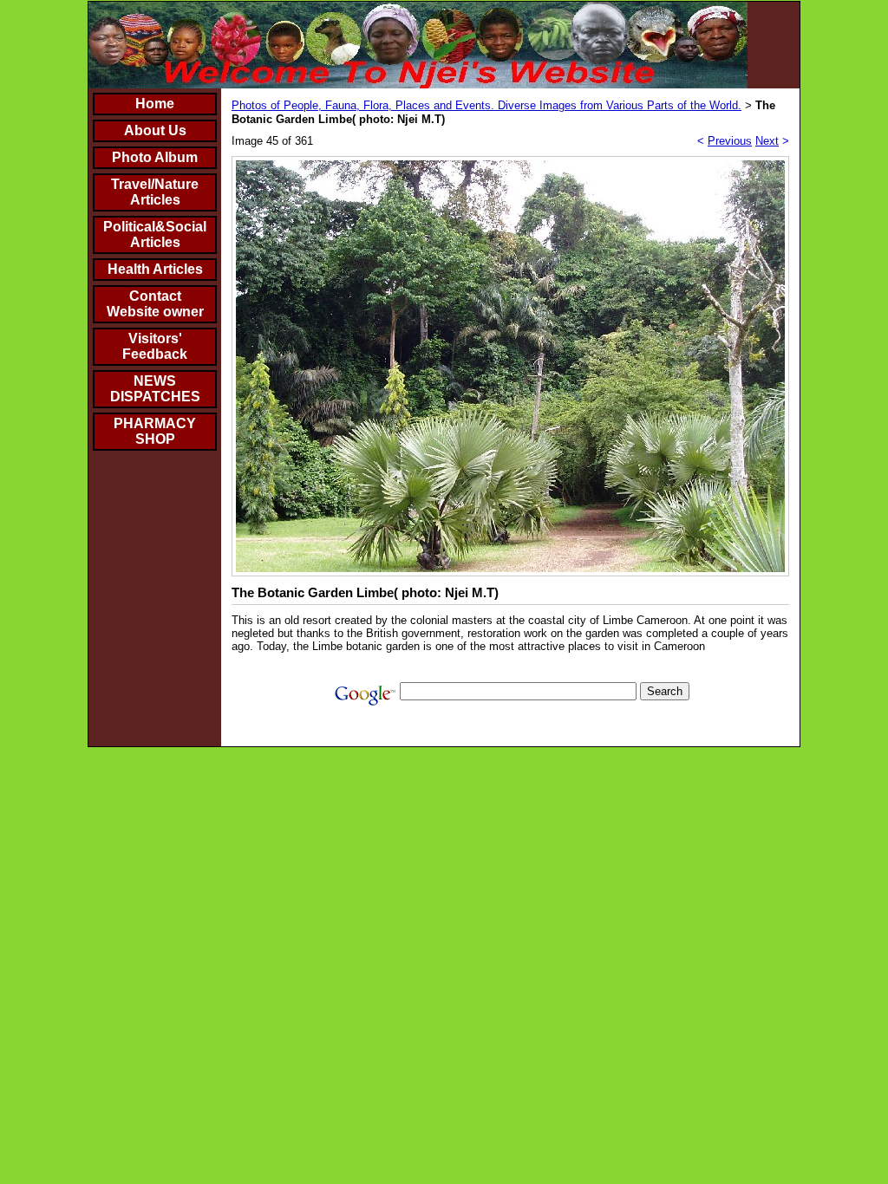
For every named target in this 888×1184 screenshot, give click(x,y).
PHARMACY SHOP (155, 431)
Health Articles (155, 269)
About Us (155, 130)
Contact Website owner (155, 304)
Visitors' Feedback (154, 346)
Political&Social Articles (154, 234)
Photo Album (155, 157)
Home (154, 103)
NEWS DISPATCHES (155, 389)
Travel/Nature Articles (155, 192)
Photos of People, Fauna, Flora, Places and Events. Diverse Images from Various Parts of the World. (486, 105)
